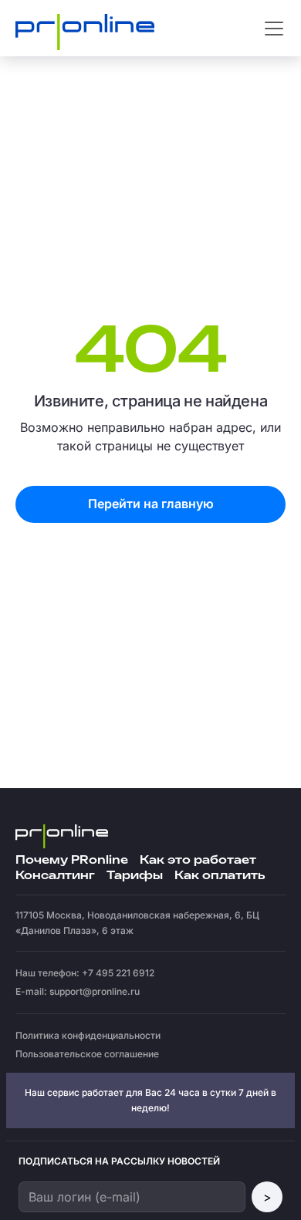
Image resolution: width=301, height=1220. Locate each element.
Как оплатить (219, 876)
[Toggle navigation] (274, 28)
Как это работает (198, 860)
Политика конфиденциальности (88, 1035)
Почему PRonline (71, 860)
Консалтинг (55, 876)
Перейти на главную (151, 503)
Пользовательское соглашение (87, 1054)
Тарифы (135, 876)
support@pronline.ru (94, 991)
